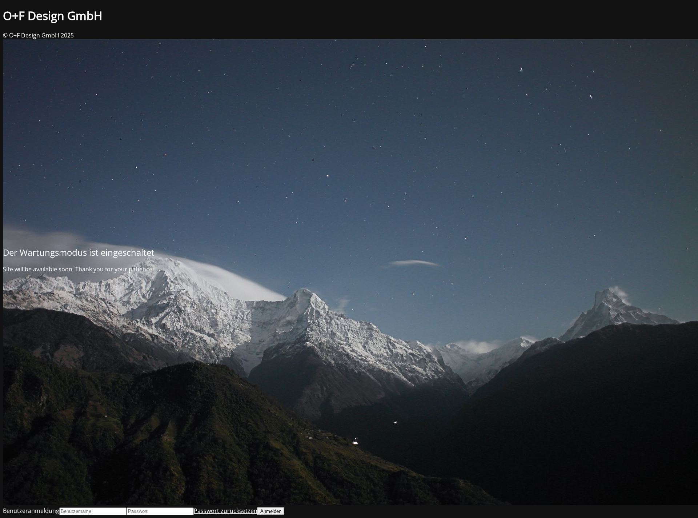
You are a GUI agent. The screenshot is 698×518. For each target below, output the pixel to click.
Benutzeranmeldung (31, 511)
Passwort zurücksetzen (225, 511)
